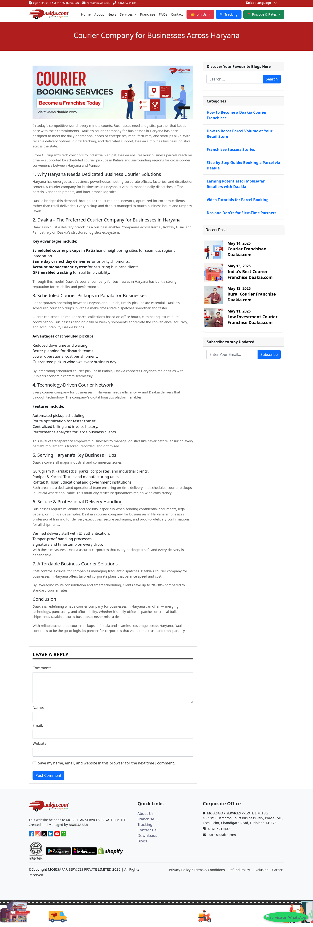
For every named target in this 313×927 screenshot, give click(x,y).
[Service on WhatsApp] (286, 917)
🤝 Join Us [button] (199, 14)
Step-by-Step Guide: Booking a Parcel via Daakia (243, 165)
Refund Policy (239, 869)
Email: (38, 725)
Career (277, 869)
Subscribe (269, 354)
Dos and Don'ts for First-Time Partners (241, 212)
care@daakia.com (98, 3)
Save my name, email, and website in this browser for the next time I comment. (106, 763)
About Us (145, 813)
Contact (177, 14)
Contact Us (146, 830)
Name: (38, 707)
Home (86, 14)
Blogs (142, 841)
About (99, 14)
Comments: (42, 667)
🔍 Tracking (229, 14)
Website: (40, 743)
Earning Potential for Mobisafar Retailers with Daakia (236, 184)
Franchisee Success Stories (231, 149)
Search (272, 79)
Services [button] (127, 14)
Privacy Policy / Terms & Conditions (197, 869)
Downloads (147, 835)
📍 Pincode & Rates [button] (262, 14)
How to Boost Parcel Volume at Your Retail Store (239, 133)
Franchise (147, 14)
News (111, 14)
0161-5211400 (127, 3)
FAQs (163, 14)
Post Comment (48, 775)
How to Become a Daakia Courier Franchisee (237, 115)
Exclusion (261, 869)
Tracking (144, 824)
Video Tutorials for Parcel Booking (238, 199)
